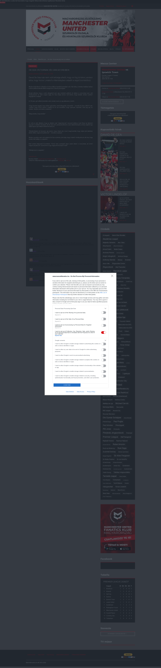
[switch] (103, 312)
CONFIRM (67, 385)
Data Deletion (70, 391)
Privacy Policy (91, 391)
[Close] (113, 276)
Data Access (80, 391)
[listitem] (80, 308)
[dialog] (80, 334)
